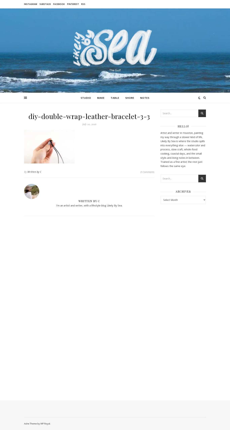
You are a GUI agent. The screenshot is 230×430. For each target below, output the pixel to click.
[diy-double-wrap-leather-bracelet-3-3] (89, 146)
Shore (129, 97)
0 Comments (147, 172)
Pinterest (73, 4)
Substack (45, 4)
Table (115, 97)
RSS (83, 4)
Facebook (59, 4)
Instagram (30, 4)
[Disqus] (89, 263)
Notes (144, 97)
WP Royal (45, 423)
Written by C (34, 171)
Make (101, 97)
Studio (86, 97)
